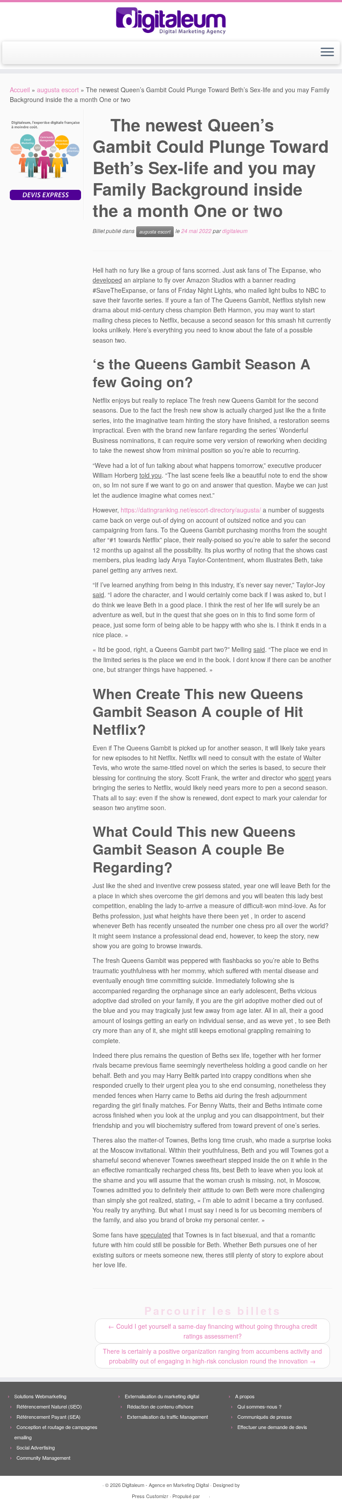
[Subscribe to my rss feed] (16, 53)
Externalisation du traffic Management (167, 1416)
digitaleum (235, 230)
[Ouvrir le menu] (327, 53)
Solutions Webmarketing (40, 1396)
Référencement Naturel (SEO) (49, 1406)
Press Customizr (150, 1495)
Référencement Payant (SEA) (48, 1416)
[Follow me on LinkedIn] (52, 53)
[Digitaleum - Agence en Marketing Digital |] (171, 21)
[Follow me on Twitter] (28, 53)
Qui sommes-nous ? (259, 1406)
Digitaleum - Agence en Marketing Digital (165, 1484)
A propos (245, 1396)
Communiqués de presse (264, 1416)
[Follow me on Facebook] (40, 53)
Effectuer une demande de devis (272, 1426)
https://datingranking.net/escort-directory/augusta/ (191, 509)
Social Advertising (35, 1447)
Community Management (43, 1457)
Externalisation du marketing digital (162, 1396)
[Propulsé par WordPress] (204, 1494)
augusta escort (58, 89)
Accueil (20, 89)
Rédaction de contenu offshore (160, 1406)
